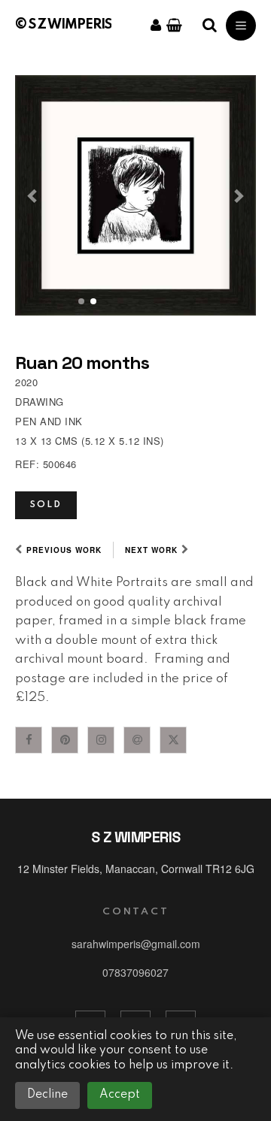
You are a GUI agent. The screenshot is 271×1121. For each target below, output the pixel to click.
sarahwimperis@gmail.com (136, 943)
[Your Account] (156, 25)
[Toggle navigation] (241, 26)
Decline (47, 1095)
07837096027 (135, 972)
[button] (33, 195)
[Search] (209, 26)
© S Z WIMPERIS (63, 25)
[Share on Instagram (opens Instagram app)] (100, 740)
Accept (119, 1095)
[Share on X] (173, 740)
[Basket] (174, 25)
